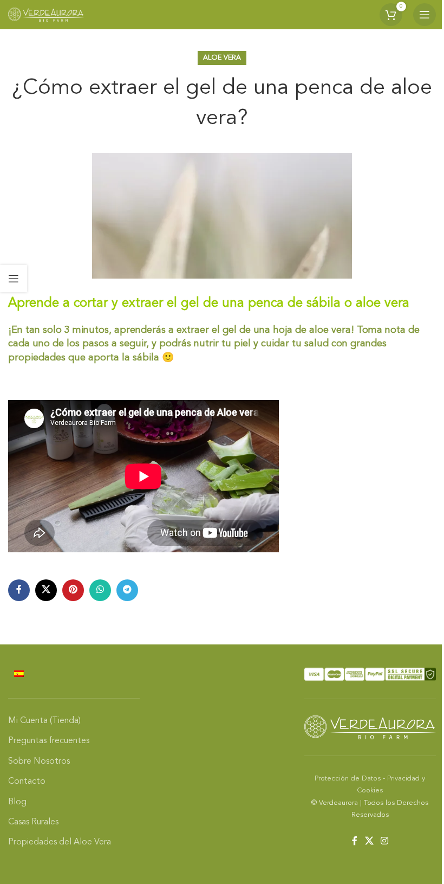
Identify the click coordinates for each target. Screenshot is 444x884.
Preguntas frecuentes (48, 741)
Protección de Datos (348, 778)
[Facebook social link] (19, 590)
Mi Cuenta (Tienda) (44, 721)
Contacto (26, 781)
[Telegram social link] (127, 590)
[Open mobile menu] (424, 14)
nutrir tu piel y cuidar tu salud (262, 344)
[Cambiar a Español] (19, 674)
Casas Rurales (33, 822)
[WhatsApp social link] (100, 590)
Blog (17, 802)
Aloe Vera (222, 57)
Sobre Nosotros (39, 761)
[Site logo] (46, 14)
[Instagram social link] (384, 841)
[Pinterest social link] (73, 590)
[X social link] (46, 590)
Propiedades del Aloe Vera (59, 842)
